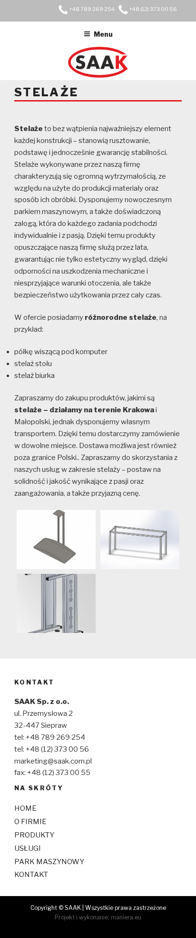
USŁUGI (27, 848)
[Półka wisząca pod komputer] (56, 540)
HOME (25, 808)
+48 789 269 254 (92, 9)
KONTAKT (31, 874)
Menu (103, 34)
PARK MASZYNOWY (49, 861)
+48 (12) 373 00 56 (153, 9)
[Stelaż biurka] (56, 603)
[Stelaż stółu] (139, 540)
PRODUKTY (34, 835)
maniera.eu (126, 917)
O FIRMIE (30, 821)
